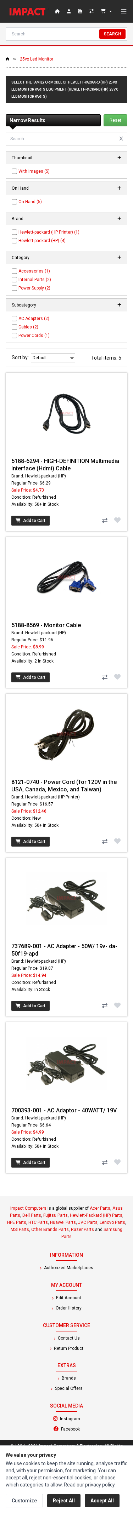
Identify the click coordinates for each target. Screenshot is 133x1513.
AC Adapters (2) (33, 318)
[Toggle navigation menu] (123, 11)
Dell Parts (31, 1215)
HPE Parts (16, 1222)
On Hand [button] (20, 188)
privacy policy (100, 1485)
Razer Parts (82, 1229)
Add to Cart (33, 520)
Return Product (68, 1348)
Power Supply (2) (34, 288)
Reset (115, 120)
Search (112, 33)
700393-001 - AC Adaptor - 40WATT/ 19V (64, 1110)
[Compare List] (92, 11)
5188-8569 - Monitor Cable (46, 625)
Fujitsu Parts (55, 1215)
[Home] (29, 11)
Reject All (64, 1500)
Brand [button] (17, 218)
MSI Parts (20, 1229)
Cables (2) (28, 327)
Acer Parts (100, 1208)
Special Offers (68, 1388)
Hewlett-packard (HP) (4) (42, 240)
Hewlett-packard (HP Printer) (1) (48, 232)
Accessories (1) (34, 271)
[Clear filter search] (121, 138)
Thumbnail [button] (22, 157)
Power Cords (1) (34, 335)
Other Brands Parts (50, 1229)
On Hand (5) (30, 201)
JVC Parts (88, 1222)
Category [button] (20, 257)
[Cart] (106, 11)
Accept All (102, 1500)
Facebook (89, 1429)
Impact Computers (28, 1208)
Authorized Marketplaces (68, 1267)
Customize (24, 1500)
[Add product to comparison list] (104, 520)
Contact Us (68, 1338)
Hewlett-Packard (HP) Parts (96, 1215)
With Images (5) (34, 171)
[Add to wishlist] (117, 520)
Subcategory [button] (24, 305)
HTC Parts (38, 1222)
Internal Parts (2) (34, 279)
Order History (68, 1308)
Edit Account (68, 1297)
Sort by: (21, 357)
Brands (68, 1378)
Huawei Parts (63, 1222)
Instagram (89, 1418)
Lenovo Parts (112, 1222)
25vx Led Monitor (36, 59)
